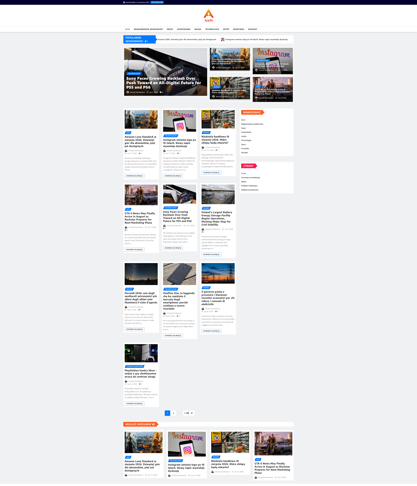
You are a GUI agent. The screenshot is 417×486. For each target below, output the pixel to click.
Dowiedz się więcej (134, 176)
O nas (243, 173)
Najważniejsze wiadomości (148, 29)
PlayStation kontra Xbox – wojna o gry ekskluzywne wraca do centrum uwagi (141, 373)
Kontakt (252, 29)
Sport (226, 29)
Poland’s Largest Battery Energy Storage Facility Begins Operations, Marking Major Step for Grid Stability (217, 218)
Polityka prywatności (249, 190)
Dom (127, 29)
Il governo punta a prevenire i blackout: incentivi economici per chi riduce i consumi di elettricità (218, 298)
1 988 (186, 413)
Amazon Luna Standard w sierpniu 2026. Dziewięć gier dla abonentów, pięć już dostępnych (228, 61)
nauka (197, 29)
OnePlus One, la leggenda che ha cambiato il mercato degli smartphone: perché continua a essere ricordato (179, 301)
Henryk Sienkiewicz (137, 92)
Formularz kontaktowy (250, 177)
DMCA (243, 181)
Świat (170, 29)
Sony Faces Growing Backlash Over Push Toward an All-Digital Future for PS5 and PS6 (177, 216)
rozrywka (238, 29)
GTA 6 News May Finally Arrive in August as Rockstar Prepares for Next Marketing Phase (272, 91)
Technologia (212, 29)
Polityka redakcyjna (249, 185)
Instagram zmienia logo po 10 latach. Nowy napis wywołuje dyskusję (272, 65)
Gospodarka (184, 29)
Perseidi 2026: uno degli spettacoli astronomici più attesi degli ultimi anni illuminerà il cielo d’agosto (141, 298)
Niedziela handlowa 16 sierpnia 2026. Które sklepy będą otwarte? (162, 84)
